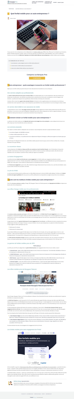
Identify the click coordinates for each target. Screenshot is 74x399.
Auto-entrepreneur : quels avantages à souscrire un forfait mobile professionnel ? (25, 63)
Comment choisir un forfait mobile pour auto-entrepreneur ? (21, 65)
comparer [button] (37, 78)
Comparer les (48, 2)
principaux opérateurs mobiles (18, 183)
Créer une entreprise (37, 2)
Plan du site (23, 393)
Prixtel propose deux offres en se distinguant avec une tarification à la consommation (38, 367)
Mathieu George (17, 381)
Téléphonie (11, 8)
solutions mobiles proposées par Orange (17, 214)
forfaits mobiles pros (38, 52)
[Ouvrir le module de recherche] (65, 2)
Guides (55, 2)
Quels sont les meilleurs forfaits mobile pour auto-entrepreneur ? (22, 68)
